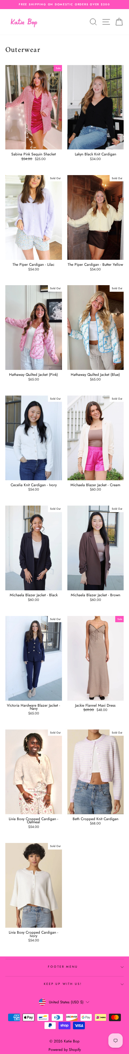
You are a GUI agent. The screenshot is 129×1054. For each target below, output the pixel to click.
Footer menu (63, 967)
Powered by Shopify (65, 1049)
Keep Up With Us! (63, 984)
